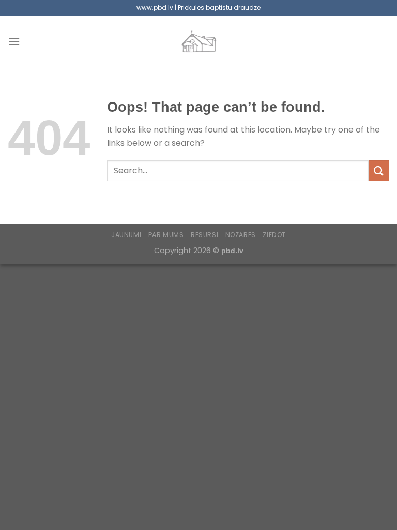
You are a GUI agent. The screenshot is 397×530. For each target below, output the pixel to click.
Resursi (204, 234)
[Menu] (14, 41)
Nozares (240, 234)
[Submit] (379, 170)
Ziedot (274, 234)
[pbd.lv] (198, 41)
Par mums (166, 234)
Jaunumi (126, 234)
